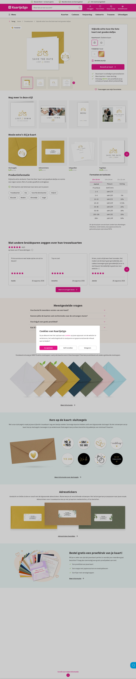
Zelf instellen (68, 348)
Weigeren (87, 348)
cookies (67, 335)
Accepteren (48, 348)
